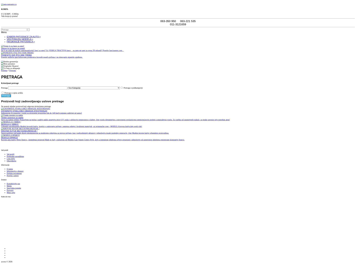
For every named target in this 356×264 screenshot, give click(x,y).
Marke (9, 186)
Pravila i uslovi (13, 176)
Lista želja (11, 159)
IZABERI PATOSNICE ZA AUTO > (24, 37)
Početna (4, 71)
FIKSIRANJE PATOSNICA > (21, 42)
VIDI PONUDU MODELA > (20, 39)
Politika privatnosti (14, 173)
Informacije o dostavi (15, 171)
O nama (10, 169)
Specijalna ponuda (14, 188)
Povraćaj (10, 190)
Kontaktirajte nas (13, 184)
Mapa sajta (11, 193)
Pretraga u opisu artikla (13, 93)
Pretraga (12, 71)
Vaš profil (10, 154)
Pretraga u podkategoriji (133, 88)
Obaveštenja (11, 161)
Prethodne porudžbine (15, 156)
